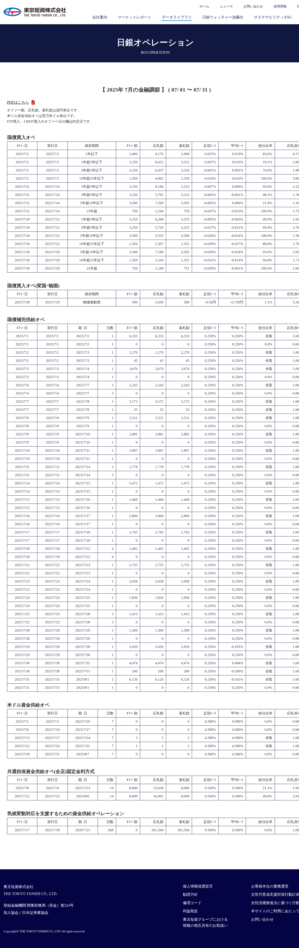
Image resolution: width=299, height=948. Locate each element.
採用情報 (280, 6)
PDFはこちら (18, 102)
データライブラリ (177, 17)
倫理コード (192, 903)
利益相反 (190, 911)
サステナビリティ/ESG (273, 17)
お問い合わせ (253, 6)
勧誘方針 (190, 894)
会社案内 (99, 17)
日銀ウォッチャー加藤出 (222, 17)
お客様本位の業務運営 (269, 886)
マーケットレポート (134, 17)
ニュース (226, 6)
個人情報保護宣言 (198, 886)
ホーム (204, 6)
